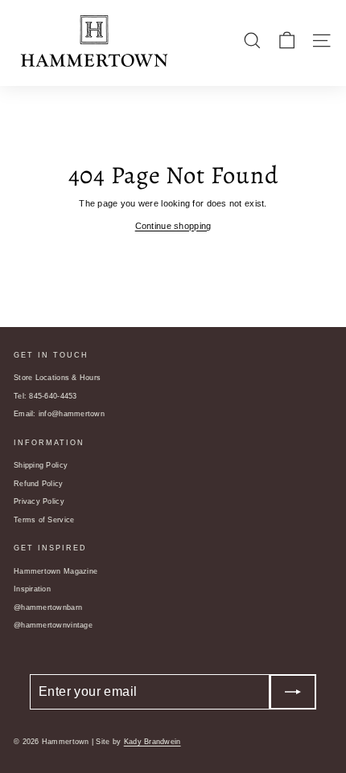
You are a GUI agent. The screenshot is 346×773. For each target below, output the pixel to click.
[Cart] (287, 40)
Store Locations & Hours (57, 378)
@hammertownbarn (48, 607)
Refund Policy (39, 484)
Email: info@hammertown (59, 414)
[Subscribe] (293, 692)
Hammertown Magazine (55, 571)
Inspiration (32, 589)
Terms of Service (44, 520)
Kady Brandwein (152, 742)
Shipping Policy (41, 465)
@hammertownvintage (53, 625)
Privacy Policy (39, 501)
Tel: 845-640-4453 (45, 396)
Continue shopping (173, 226)
